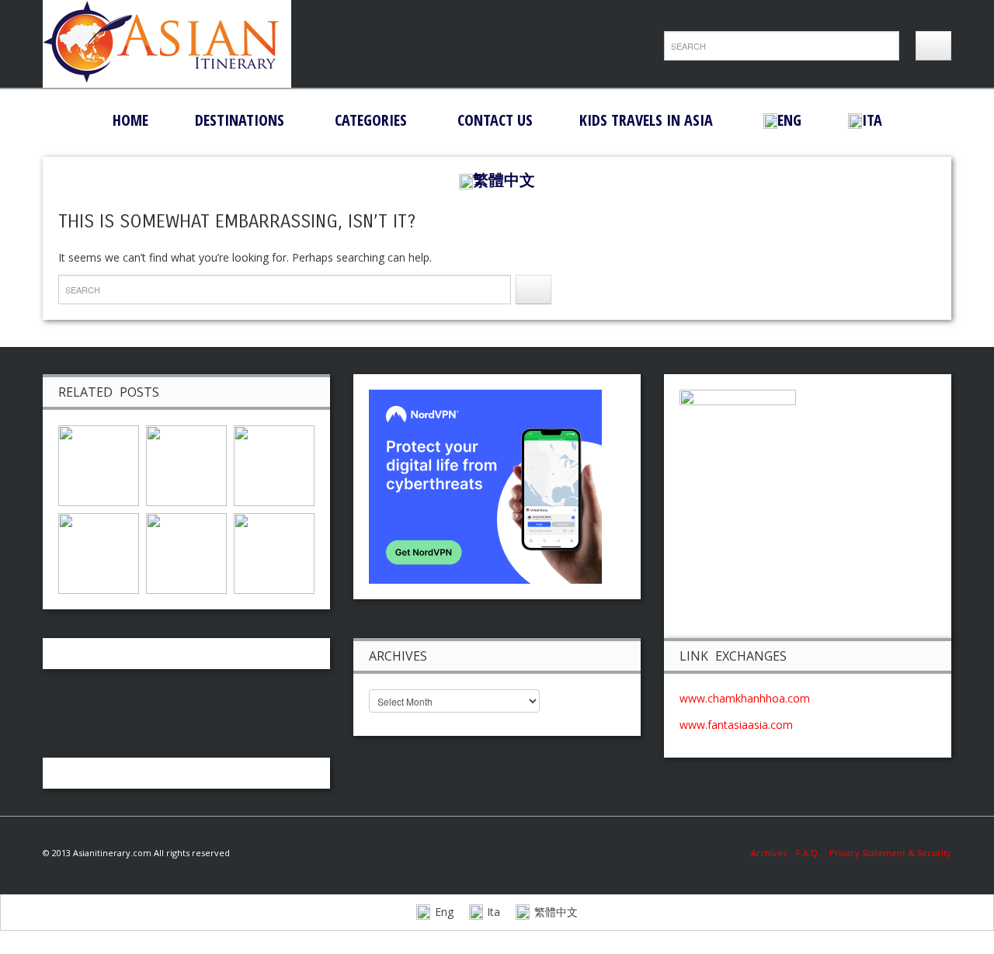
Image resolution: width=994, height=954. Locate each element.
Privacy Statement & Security (890, 853)
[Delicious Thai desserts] (186, 552)
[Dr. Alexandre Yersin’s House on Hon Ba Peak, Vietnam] (274, 552)
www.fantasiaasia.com (736, 724)
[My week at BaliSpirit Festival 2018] (186, 464)
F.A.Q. (808, 853)
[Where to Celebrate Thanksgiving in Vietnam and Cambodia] (98, 552)
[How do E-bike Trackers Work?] (274, 464)
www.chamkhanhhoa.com (744, 698)
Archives (773, 853)
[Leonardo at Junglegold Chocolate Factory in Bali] (98, 464)
